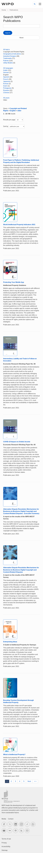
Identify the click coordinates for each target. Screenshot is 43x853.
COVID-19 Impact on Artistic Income (16, 442)
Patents (6, 60)
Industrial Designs (9, 56)
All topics (6, 49)
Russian (6, 90)
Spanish (6, 77)
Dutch (5, 86)
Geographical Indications (12, 54)
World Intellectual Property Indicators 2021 (19, 224)
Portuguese (7, 88)
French (5, 79)
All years (6, 98)
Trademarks (7, 58)
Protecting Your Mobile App (13, 282)
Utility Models (8, 63)
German (6, 72)
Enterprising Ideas (10, 642)
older (19, 110)
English (13, 110)
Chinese (6, 92)
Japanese (6, 81)
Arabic (5, 70)
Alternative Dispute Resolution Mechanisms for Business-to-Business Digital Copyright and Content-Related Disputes (21, 570)
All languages (8, 68)
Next (29, 781)
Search (7, 33)
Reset (22, 38)
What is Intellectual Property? (14, 754)
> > (35, 781)
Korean (5, 83)
